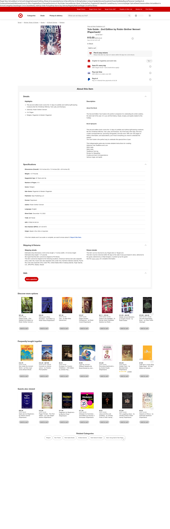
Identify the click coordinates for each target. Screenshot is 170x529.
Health (12, 3)
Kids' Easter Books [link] (69, 437)
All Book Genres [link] (82, 437)
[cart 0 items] (150, 15)
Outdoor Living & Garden (89, 1)
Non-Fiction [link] (57, 437)
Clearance (142, 3)
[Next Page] (151, 314)
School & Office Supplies (29, 3)
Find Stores (93, 6)
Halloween (33, 1)
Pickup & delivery (56, 15)
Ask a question (31, 279)
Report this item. (76, 237)
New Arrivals (150, 3)
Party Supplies (92, 3)
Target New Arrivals (7, 1)
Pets (8, 3)
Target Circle (84, 6)
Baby (121, 1)
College (27, 1)
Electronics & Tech (54, 3)
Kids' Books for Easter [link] (96, 437)
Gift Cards (107, 3)
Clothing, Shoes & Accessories (48, 1)
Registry (71, 6)
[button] (95, 35)
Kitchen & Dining (75, 1)
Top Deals (13, 6)
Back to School (19, 1)
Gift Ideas (100, 3)
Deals (137, 3)
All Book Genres (52, 22)
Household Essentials (111, 1)
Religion (62, 22)
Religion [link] (48, 437)
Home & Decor (64, 1)
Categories (31, 15)
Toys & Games (43, 3)
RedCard (77, 6)
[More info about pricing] (133, 38)
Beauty (125, 1)
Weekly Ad (34, 6)
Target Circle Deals (23, 6)
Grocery (101, 1)
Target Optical (130, 3)
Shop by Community (118, 3)
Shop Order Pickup (44, 6)
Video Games (66, 3)
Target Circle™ (81, 9)
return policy (96, 259)
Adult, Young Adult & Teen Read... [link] (115, 437)
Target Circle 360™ (110, 9)
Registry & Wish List (126, 9)
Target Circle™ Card (95, 9)
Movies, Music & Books (79, 3)
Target (20, 22)
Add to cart (92, 48)
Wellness (17, 3)
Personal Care (133, 1)
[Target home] (20, 15)
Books (43, 22)
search (129, 16)
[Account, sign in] (140, 15)
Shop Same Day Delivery (59, 6)
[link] (95, 35)
